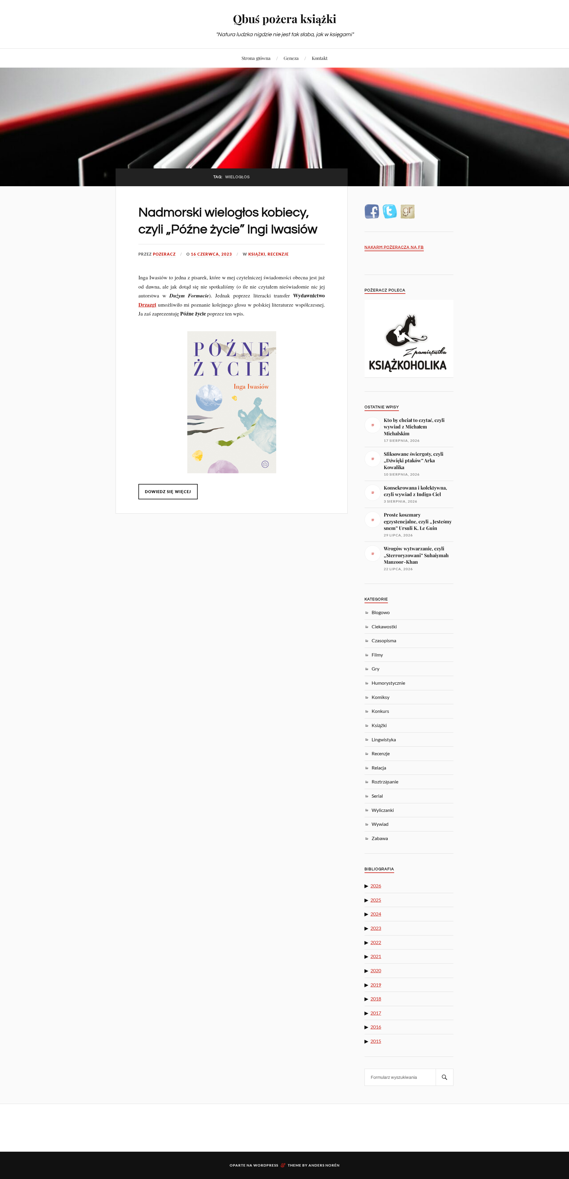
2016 (375, 1027)
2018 (375, 998)
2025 (375, 900)
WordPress (265, 1165)
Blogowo (381, 612)
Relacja (379, 767)
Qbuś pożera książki (284, 18)
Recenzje (278, 254)
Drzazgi (147, 304)
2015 (375, 1041)
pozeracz (164, 254)
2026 (375, 885)
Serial (377, 796)
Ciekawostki (384, 626)
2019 (375, 984)
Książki (256, 254)
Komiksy (380, 697)
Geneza (291, 58)
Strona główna (256, 58)
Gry (375, 668)
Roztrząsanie (385, 781)
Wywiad (380, 824)
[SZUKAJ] (444, 1077)
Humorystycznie (388, 683)
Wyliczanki (383, 810)
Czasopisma (384, 640)
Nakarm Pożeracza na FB (394, 247)
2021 (375, 956)
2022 (375, 942)
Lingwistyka (384, 739)
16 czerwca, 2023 (211, 254)
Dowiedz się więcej (168, 491)
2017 (375, 1013)
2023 (375, 928)
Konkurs (380, 711)
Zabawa (380, 838)
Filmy (377, 654)
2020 (375, 970)
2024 (375, 914)
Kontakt (319, 58)
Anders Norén (324, 1165)
